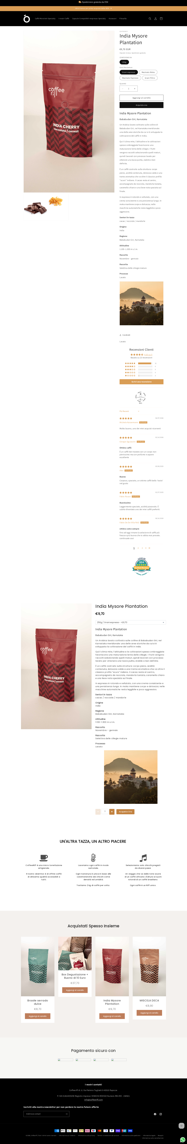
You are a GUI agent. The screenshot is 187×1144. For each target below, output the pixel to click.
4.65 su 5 (148, 354)
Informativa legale (149, 1135)
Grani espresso (128, 72)
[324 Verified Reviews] (141, 576)
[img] (126, 418)
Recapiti (160, 1135)
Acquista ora (141, 105)
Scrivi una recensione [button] (142, 381)
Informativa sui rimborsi (67, 1135)
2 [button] (138, 548)
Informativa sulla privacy (86, 1135)
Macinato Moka (148, 72)
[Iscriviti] (66, 1114)
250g (124, 62)
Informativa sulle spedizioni (131, 1135)
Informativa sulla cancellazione (152, 1138)
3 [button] (142, 548)
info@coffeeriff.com (93, 1099)
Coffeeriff (34, 1135)
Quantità (123, 84)
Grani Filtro (150, 78)
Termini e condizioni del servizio (108, 1135)
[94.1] (140, 397)
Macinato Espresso (130, 78)
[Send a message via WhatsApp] (183, 1140)
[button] (150, 18)
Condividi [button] (126, 335)
